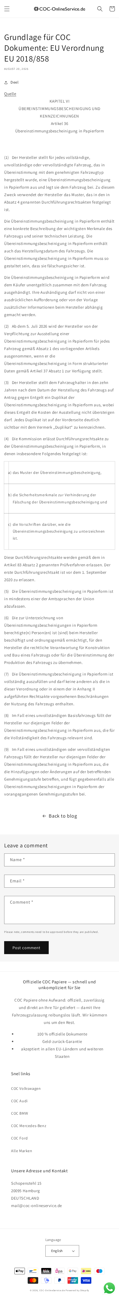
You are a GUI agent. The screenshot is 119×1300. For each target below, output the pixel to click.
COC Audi (19, 1100)
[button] (7, 9)
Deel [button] (15, 82)
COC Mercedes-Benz (28, 1125)
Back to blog (63, 816)
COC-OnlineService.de (52, 1290)
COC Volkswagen (26, 1088)
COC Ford (19, 1138)
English (57, 1250)
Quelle (10, 93)
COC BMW (19, 1113)
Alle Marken (21, 1150)
